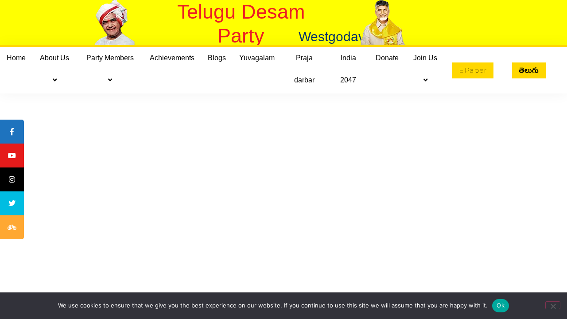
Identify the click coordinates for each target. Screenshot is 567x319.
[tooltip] (12, 132)
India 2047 (348, 69)
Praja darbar (304, 69)
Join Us (425, 58)
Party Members (110, 58)
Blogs (217, 58)
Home (16, 58)
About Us (54, 58)
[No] (552, 305)
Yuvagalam (257, 58)
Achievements (172, 58)
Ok (501, 305)
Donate (387, 58)
